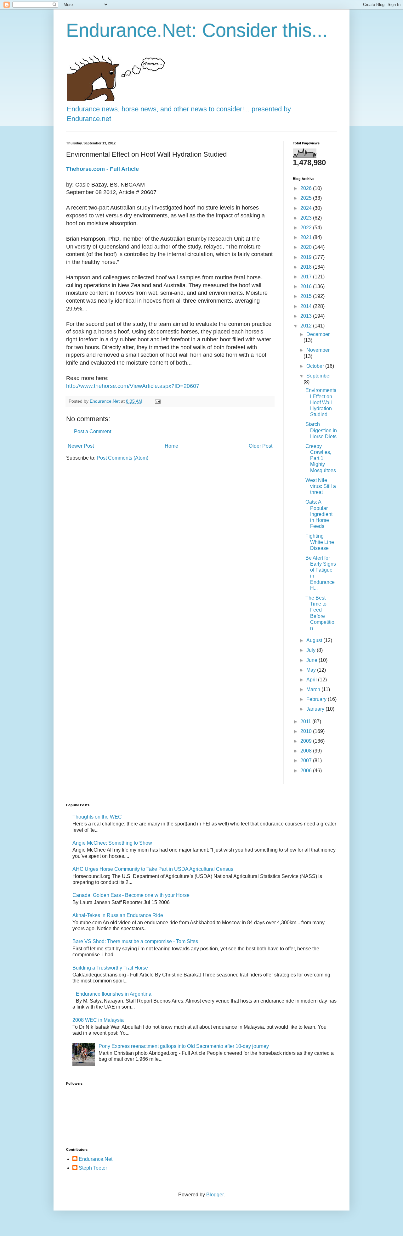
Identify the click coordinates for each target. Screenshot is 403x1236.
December (318, 334)
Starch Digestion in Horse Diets (321, 430)
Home (171, 446)
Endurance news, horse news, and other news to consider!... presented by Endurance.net (179, 114)
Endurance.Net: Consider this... (197, 30)
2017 (306, 276)
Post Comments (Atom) (122, 458)
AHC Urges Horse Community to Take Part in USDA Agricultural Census (152, 869)
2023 (306, 218)
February (317, 699)
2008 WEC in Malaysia (98, 1020)
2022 (306, 227)
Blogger (215, 1194)
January (316, 709)
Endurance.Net (95, 1159)
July (311, 650)
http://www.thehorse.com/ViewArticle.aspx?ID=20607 (132, 386)
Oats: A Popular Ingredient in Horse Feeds (318, 514)
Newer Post (81, 446)
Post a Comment (92, 431)
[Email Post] (157, 401)
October (315, 366)
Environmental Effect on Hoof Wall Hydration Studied (321, 402)
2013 (306, 316)
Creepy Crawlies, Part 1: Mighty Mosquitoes (320, 458)
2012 (306, 325)
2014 (306, 306)
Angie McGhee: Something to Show (112, 843)
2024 (306, 208)
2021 (306, 237)
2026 (306, 188)
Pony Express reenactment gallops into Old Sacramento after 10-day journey (184, 1046)
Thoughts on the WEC (97, 816)
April (312, 679)
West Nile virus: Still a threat (320, 486)
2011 (306, 721)
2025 (306, 198)
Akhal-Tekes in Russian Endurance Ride (117, 915)
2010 (306, 731)
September (318, 375)
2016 (306, 286)
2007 (306, 760)
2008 (306, 750)
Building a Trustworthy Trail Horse (110, 967)
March (313, 689)
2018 (306, 267)
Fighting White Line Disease (319, 542)
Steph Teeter (93, 1168)
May (311, 670)
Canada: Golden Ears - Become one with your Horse (131, 895)
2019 (306, 257)
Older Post (260, 446)
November (318, 350)
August (314, 640)
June (312, 660)
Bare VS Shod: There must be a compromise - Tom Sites (135, 941)
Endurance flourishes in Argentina (113, 994)
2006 (306, 770)
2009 (306, 741)
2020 (306, 247)
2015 (306, 296)
